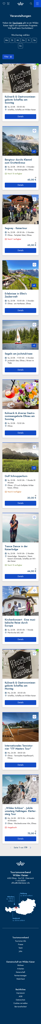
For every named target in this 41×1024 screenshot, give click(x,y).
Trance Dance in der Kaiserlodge (16, 548)
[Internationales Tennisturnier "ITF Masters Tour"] (20, 727)
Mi (18, 40)
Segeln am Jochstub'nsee (18, 353)
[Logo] (20, 4)
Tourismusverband (20, 937)
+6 (34, 799)
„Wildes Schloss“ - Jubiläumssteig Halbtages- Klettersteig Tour (20, 811)
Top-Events (17, 22)
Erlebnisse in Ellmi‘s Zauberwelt (16, 295)
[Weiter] (30, 847)
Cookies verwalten (20, 1003)
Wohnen (20, 965)
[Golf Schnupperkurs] (20, 457)
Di (12, 40)
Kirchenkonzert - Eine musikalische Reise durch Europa (20, 622)
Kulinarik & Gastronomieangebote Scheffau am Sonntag (20, 99)
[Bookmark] (34, 68)
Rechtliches (21, 989)
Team (21, 948)
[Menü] (37, 3)
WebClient (20, 979)
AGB (20, 996)
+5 (34, 345)
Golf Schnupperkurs (16, 476)
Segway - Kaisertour (16, 228)
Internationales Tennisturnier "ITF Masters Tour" (19, 747)
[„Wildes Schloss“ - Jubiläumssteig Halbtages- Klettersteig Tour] (20, 789)
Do (23, 40)
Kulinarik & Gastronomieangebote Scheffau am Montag (20, 685)
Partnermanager (20, 975)
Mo (6, 40)
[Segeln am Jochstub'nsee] (20, 335)
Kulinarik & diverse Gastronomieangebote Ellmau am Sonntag (20, 416)
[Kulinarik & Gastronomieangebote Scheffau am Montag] (20, 664)
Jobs (20, 951)
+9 (34, 285)
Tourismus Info (20, 941)
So (20, 45)
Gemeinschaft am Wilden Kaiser (20, 962)
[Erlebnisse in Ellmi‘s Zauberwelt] (20, 275)
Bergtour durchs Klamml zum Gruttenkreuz (18, 161)
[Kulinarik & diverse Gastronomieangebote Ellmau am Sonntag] (20, 394)
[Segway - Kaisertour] (20, 209)
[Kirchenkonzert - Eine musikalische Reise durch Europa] (20, 601)
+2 (34, 468)
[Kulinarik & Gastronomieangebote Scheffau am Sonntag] (20, 78)
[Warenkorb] (8, 3)
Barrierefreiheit (21, 1007)
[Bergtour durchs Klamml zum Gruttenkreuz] (20, 141)
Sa (34, 40)
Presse (20, 944)
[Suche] (31, 3)
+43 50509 (21, 881)
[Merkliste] (4, 3)
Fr (29, 40)
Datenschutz (20, 1000)
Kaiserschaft (20, 972)
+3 (34, 151)
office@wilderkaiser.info (20, 883)
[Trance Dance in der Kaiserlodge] (20, 527)
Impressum (20, 993)
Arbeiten (20, 969)
